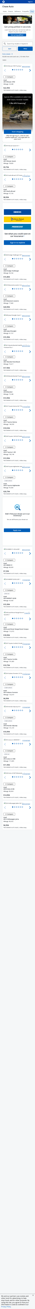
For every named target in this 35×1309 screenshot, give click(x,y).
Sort (9, 49)
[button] (33, 1295)
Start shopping (17, 132)
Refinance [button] (18, 11)
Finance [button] (10, 11)
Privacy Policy (6, 1307)
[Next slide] (30, 70)
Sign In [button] (30, 2)
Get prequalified (17, 35)
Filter (25, 49)
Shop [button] (32, 11)
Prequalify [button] (25, 11)
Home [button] (5, 11)
